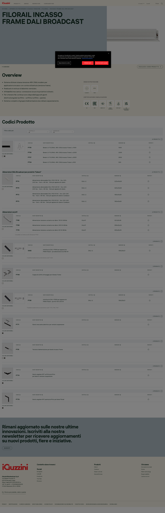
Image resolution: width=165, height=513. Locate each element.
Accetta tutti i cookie (102, 63)
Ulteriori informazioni (87, 58)
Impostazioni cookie (64, 63)
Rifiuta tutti (87, 63)
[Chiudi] (109, 53)
